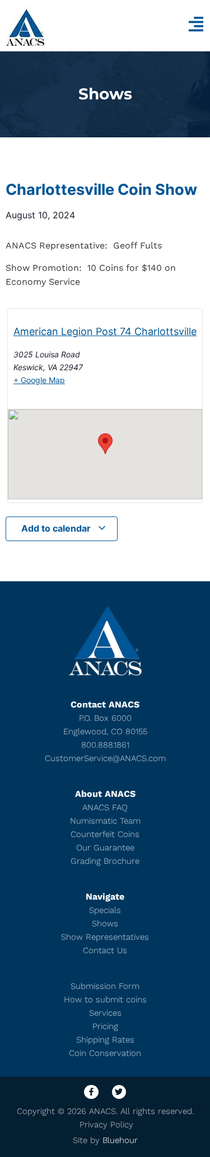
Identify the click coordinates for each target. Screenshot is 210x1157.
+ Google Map (39, 380)
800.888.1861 (105, 745)
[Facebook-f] (91, 1092)
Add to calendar (57, 528)
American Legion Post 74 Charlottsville (105, 331)
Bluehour (120, 1140)
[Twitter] (119, 1092)
